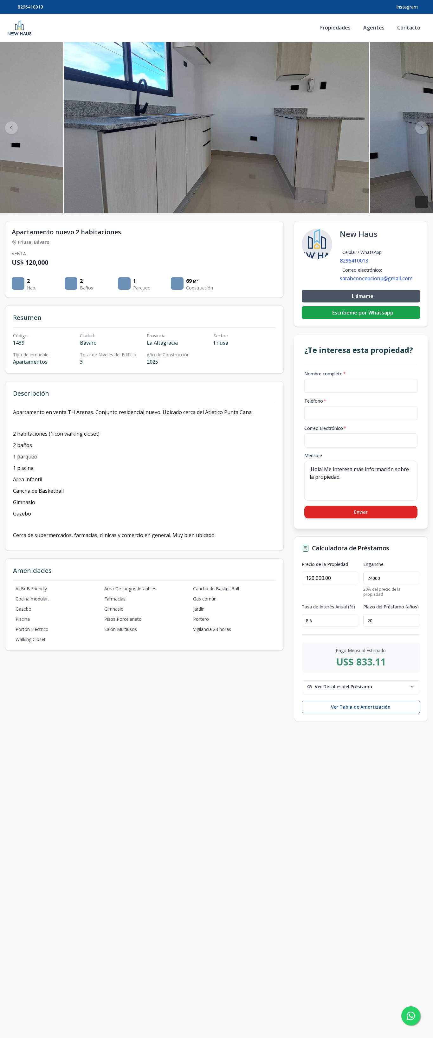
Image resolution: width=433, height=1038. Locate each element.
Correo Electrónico (325, 428)
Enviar (361, 512)
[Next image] (421, 127)
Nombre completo (325, 374)
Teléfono (315, 401)
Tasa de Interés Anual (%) (328, 607)
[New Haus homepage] (19, 28)
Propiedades (335, 27)
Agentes (374, 27)
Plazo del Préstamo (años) (391, 607)
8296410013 (30, 7)
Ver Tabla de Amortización (361, 707)
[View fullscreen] (421, 202)
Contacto (408, 27)
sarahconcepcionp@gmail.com (376, 278)
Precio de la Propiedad (325, 564)
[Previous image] (11, 127)
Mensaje (313, 455)
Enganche (373, 564)
